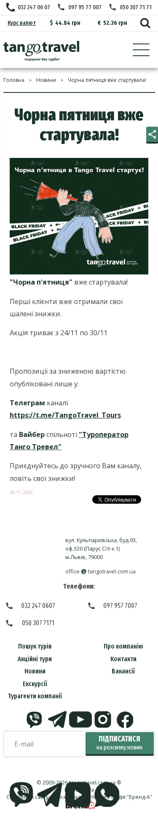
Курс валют (22, 23)
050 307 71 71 (136, 7)
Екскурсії (35, 684)
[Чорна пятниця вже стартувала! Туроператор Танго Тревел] (41, 51)
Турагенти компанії (35, 696)
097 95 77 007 (85, 7)
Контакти (123, 659)
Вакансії (123, 671)
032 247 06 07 (34, 7)
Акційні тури (35, 659)
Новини (35, 671)
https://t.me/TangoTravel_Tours (65, 415)
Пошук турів (35, 646)
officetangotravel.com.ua (100, 571)
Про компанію (123, 646)
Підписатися (119, 743)
